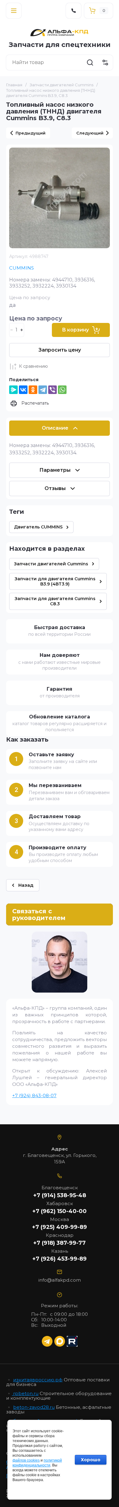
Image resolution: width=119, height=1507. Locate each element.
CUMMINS (21, 268)
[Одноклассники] (33, 389)
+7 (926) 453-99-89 (59, 1258)
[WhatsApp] (62, 389)
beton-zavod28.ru (34, 1407)
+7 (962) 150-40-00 (59, 1211)
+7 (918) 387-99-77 (59, 1243)
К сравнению (33, 366)
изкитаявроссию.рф (38, 1380)
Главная (14, 84)
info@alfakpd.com (59, 1280)
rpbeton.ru (25, 1393)
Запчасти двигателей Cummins (61, 84)
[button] (13, 10)
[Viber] (52, 389)
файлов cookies (26, 1460)
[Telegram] (42, 389)
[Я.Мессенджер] (13, 389)
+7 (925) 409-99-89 (59, 1227)
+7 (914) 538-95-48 (59, 1195)
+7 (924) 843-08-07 (34, 1095)
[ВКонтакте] (23, 389)
